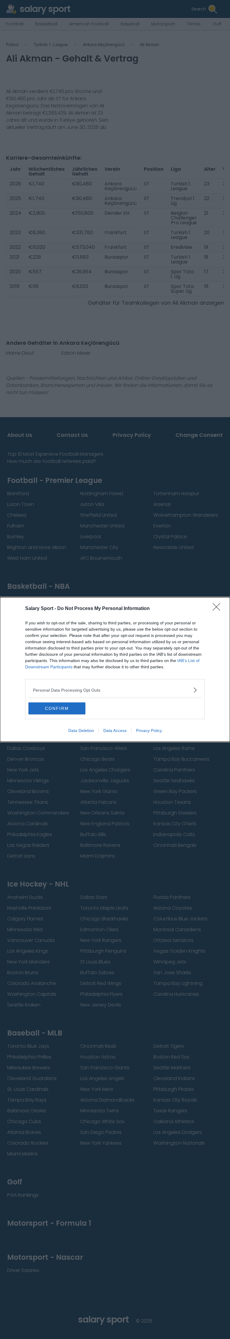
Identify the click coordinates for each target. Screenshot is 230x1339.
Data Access (115, 730)
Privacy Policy (149, 730)
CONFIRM (57, 708)
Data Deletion (81, 730)
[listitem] (115, 690)
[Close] (218, 608)
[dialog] (115, 669)
